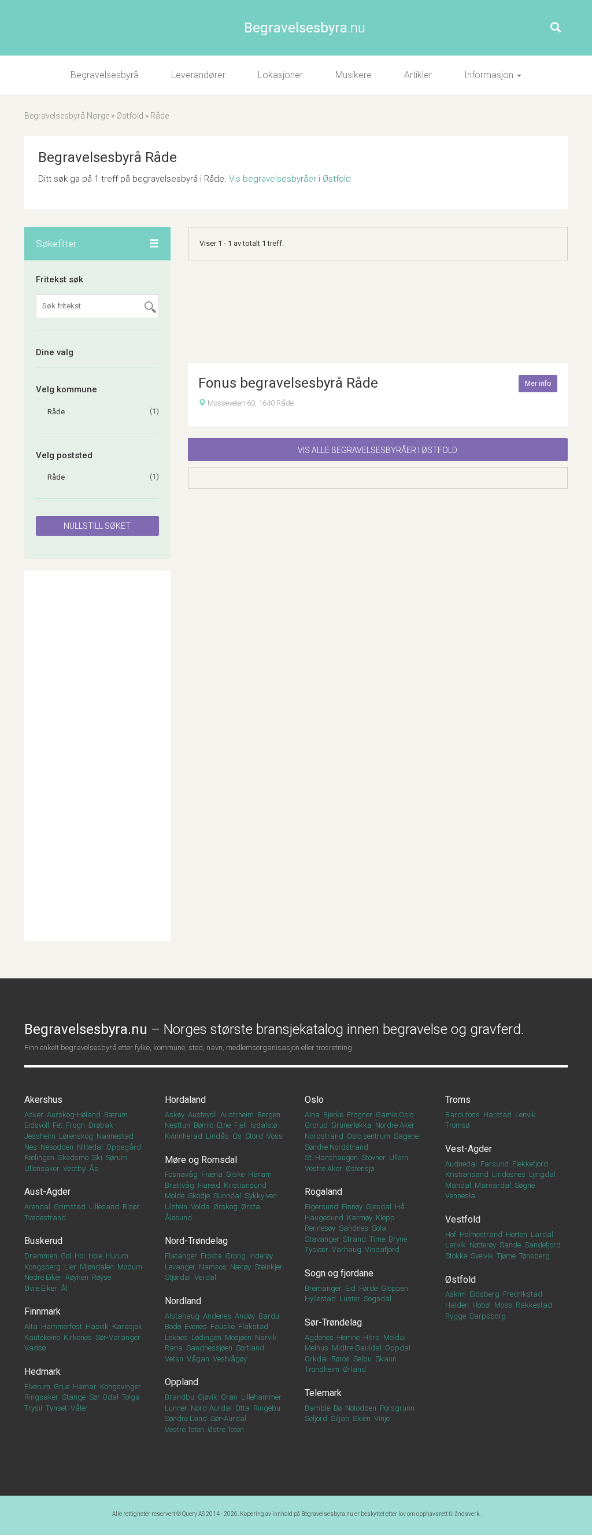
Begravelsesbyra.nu (327, 1514)
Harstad (497, 1114)
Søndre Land (186, 1418)
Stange (74, 1397)
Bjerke (333, 1114)
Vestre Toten (184, 1429)
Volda (200, 1206)
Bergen (268, 1114)
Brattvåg (179, 1185)
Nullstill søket (97, 526)
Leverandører (198, 74)
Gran (229, 1397)
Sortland (250, 1347)
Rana (174, 1347)
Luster (349, 1298)
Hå (400, 1206)
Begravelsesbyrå (105, 74)
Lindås (217, 1136)
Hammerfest (61, 1326)
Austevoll (202, 1114)
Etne (224, 1125)
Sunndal (227, 1195)
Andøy (245, 1316)
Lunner (176, 1408)
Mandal (458, 1185)
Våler (79, 1408)
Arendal (37, 1206)
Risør (131, 1206)
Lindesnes (509, 1174)
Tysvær (316, 1249)
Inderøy (261, 1255)
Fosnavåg (181, 1174)
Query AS (193, 1514)
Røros (340, 1358)
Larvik (455, 1244)
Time (377, 1239)
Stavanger (322, 1239)
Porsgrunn (397, 1408)
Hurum (117, 1255)
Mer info (538, 384)
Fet (57, 1125)
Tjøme (506, 1255)
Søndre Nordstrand (336, 1147)
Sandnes (353, 1228)
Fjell (240, 1125)
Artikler (418, 74)
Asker (33, 1114)
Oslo (314, 1099)
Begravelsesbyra (304, 28)
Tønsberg (534, 1255)
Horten (516, 1234)
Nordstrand (324, 1136)
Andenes (217, 1316)
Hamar (85, 1386)
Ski (97, 1157)
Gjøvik (207, 1397)
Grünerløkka (351, 1125)
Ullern (398, 1157)
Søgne (525, 1185)
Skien (362, 1418)
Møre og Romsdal (201, 1159)
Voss (275, 1136)
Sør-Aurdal (228, 1418)
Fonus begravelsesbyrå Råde (288, 383)
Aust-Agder (47, 1191)
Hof (450, 1234)
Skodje (199, 1195)
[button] (154, 244)
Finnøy (352, 1206)
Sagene (406, 1136)
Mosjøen (238, 1337)
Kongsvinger (120, 1386)
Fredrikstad (522, 1294)
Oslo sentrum (368, 1136)
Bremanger (323, 1288)
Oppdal (397, 1347)
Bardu (268, 1316)
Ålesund (178, 1217)
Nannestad (115, 1136)
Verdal (205, 1277)
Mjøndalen (97, 1266)
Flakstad (253, 1326)
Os (237, 1136)
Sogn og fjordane (339, 1273)
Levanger (180, 1266)
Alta (31, 1326)
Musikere (353, 74)
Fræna (212, 1174)
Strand (354, 1239)
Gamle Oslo (394, 1114)
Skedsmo (73, 1157)
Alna (312, 1114)
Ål (64, 1288)
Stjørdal (178, 1277)
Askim (455, 1294)
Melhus (316, 1347)
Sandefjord (542, 1244)
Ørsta (250, 1206)
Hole (95, 1255)
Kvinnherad (183, 1136)
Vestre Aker (323, 1168)
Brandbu (179, 1397)
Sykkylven (261, 1195)
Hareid (209, 1185)
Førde (368, 1288)
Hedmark (42, 1371)
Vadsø (35, 1347)
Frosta (211, 1255)
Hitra (371, 1337)
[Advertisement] (97, 755)
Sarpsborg (487, 1316)
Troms (458, 1099)
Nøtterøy (482, 1244)
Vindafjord (382, 1249)
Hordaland (185, 1099)
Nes (30, 1147)
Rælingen (39, 1157)
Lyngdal (542, 1174)
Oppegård (123, 1147)
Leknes (176, 1337)
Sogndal (377, 1298)
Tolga (131, 1397)
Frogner (359, 1114)
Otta (242, 1408)
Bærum (116, 1114)
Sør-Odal (104, 1397)
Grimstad (70, 1206)
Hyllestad (320, 1298)
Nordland (183, 1300)
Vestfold (462, 1219)
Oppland (181, 1381)
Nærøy (240, 1266)
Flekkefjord (530, 1163)
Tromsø (457, 1125)
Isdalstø (263, 1125)
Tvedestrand (45, 1217)
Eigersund (321, 1206)
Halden (457, 1305)
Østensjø (360, 1168)
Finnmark (42, 1311)
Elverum (37, 1386)
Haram (260, 1174)
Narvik (266, 1337)
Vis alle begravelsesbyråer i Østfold (377, 450)
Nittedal (90, 1147)
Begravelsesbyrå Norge (66, 115)
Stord (254, 1136)
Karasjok (127, 1326)
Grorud (316, 1125)
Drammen (40, 1255)
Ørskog (225, 1206)
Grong (235, 1255)
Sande (510, 1244)
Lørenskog (76, 1136)
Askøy (174, 1114)
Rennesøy (320, 1228)
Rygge (455, 1316)
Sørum (116, 1157)
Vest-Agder (468, 1148)
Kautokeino (42, 1337)
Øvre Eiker (40, 1288)
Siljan (340, 1418)
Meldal (394, 1337)
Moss (503, 1305)
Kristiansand (467, 1174)
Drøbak (100, 1125)
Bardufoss (462, 1114)
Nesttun (177, 1125)
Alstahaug (182, 1316)
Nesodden (56, 1147)
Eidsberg (484, 1294)
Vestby (74, 1168)
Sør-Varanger (117, 1337)
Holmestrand (481, 1234)
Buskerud (43, 1240)
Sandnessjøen (209, 1347)
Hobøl (481, 1305)
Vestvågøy (230, 1358)
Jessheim (40, 1136)
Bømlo (203, 1125)
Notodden (360, 1408)
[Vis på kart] (202, 403)
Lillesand (104, 1206)
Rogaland (323, 1191)
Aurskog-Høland (74, 1114)
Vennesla (460, 1195)
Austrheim (237, 1114)
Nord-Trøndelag (196, 1240)
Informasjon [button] (490, 74)
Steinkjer (268, 1266)
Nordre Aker (395, 1125)
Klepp (385, 1217)
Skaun (386, 1358)
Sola (379, 1228)
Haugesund (324, 1217)
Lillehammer (261, 1397)
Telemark (323, 1392)
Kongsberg (42, 1266)
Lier (70, 1266)
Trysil (33, 1408)
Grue (61, 1386)
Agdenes (319, 1337)
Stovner (373, 1157)
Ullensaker (42, 1168)
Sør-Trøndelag (333, 1322)
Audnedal (461, 1163)
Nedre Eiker (43, 1277)
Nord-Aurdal (211, 1408)
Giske (235, 1174)
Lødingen (206, 1337)
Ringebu (266, 1408)
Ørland (354, 1369)
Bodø (173, 1326)
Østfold (129, 115)
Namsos (213, 1266)
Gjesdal (378, 1206)
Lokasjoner (280, 74)
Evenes (195, 1326)
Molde (174, 1195)
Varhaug (346, 1249)
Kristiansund (245, 1185)
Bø (338, 1408)
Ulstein (176, 1206)
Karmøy (359, 1217)
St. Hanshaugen (331, 1157)
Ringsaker (41, 1397)
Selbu (362, 1358)
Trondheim (322, 1369)
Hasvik (97, 1326)
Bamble (317, 1408)
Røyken (76, 1277)
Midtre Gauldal (357, 1347)
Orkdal (316, 1358)
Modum (129, 1266)
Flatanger (181, 1255)
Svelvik (482, 1255)
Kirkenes (78, 1337)
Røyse (101, 1277)
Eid (350, 1288)
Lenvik (525, 1114)
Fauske (222, 1326)
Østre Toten (226, 1429)
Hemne (348, 1337)
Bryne (397, 1239)
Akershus (43, 1099)
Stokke (456, 1255)
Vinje (382, 1418)
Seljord (316, 1418)
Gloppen (394, 1288)
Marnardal (493, 1185)
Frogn (75, 1125)
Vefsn (174, 1358)
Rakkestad (534, 1305)
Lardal (542, 1234)
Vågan (198, 1358)
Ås (93, 1168)
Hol (80, 1255)
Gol (66, 1255)
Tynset (56, 1408)
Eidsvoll (36, 1125)
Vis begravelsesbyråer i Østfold (290, 179)
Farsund (494, 1163)
